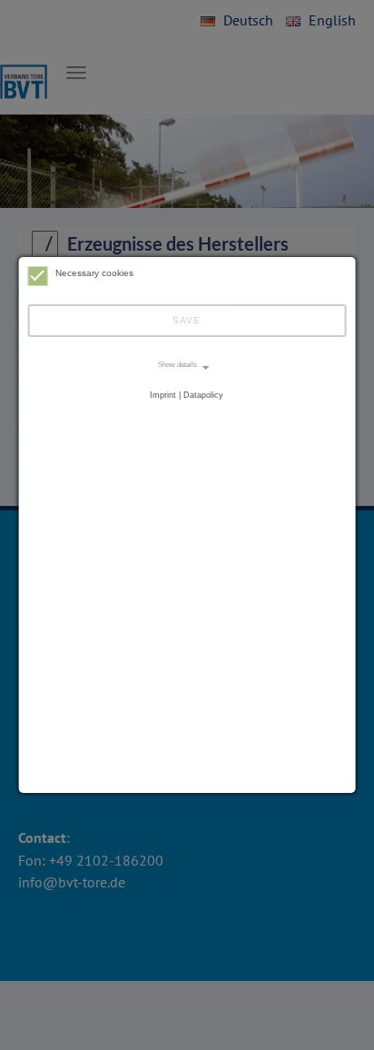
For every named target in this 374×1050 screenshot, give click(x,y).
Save (186, 320)
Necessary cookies (94, 273)
